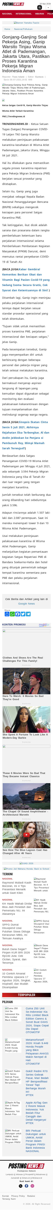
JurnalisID (15, 1178)
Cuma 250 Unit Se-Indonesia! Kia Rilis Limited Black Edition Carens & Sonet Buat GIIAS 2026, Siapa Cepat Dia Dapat (37, 1018)
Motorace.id (37, 1178)
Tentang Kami (9, 1199)
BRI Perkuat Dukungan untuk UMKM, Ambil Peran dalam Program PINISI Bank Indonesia (36, 1139)
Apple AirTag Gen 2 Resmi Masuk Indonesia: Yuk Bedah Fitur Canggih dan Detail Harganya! (36, 1111)
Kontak (5, 1196)
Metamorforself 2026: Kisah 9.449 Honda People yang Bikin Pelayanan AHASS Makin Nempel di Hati (37, 1050)
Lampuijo (10, 1174)
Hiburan (39, 14)
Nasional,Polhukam (23, 29)
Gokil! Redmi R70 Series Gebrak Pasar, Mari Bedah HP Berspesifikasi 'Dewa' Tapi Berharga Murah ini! (37, 1081)
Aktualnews (40, 1174)
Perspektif (29, 1174)
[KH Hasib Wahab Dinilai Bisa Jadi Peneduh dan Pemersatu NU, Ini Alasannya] (42, 905)
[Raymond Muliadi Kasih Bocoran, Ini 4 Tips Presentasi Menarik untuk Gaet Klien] (42, 884)
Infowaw (19, 1174)
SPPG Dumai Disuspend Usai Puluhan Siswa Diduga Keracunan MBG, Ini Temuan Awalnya (16, 931)
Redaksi (31, 1196)
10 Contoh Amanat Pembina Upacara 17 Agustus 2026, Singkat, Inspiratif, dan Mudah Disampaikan (16, 980)
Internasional (24, 14)
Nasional (7, 14)
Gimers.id (26, 1178)
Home (7, 29)
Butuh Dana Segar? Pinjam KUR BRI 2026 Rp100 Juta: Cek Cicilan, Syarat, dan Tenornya (16, 956)
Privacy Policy (18, 1196)
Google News (26, 603)
